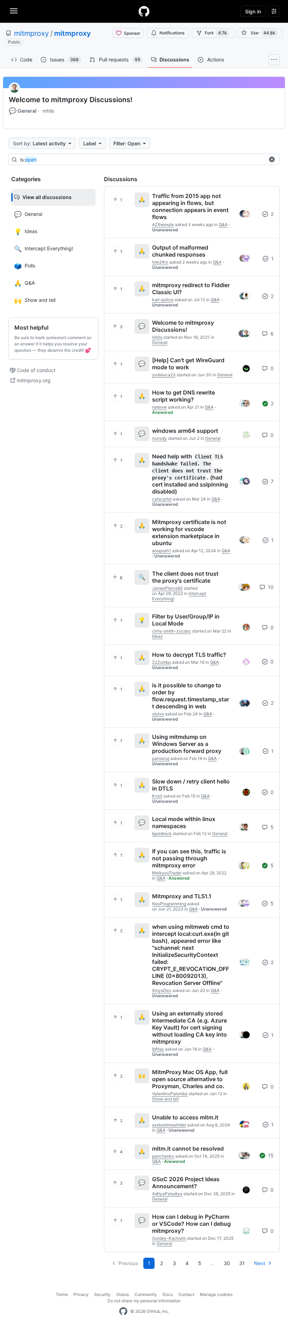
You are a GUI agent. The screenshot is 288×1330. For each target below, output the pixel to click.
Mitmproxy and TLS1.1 (181, 896)
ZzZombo (161, 662)
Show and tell (165, 1098)
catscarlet (162, 499)
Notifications (171, 32)
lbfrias (158, 1049)
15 (270, 1155)
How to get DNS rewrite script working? (183, 396)
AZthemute (163, 224)
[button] (272, 159)
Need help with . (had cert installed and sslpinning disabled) (190, 474)
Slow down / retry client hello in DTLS (191, 785)
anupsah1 (161, 550)
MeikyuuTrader (167, 872)
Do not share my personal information (144, 1300)
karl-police (163, 299)
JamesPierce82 (167, 588)
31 (242, 1263)
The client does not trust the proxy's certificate (185, 577)
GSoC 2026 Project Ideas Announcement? (186, 1183)
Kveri (157, 796)
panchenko (163, 1156)
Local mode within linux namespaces (183, 822)
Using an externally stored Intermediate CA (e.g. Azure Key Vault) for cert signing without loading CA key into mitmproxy (189, 1027)
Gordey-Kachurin (169, 1238)
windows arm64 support (185, 430)
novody (159, 438)
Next (259, 1263)
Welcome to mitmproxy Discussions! (70, 99)
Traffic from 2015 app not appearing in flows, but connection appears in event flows (190, 206)
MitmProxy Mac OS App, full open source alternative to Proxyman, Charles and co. (190, 1079)
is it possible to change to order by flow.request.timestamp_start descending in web (190, 696)
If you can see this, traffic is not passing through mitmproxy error (189, 858)
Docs (168, 1294)
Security (102, 1294)
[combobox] (142, 159)
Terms (62, 1294)
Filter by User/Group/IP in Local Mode (186, 620)
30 (227, 1263)
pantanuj (160, 758)
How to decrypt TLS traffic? (189, 654)
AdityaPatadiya (167, 1193)
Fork (216, 32)
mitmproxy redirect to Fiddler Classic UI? (191, 289)
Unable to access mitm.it (185, 1117)
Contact (186, 1294)
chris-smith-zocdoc (171, 631)
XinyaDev (161, 990)
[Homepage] (144, 11)
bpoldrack (162, 833)
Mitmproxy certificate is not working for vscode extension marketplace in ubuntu (189, 532)
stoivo (158, 713)
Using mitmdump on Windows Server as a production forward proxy (186, 743)
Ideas (157, 636)
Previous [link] (128, 1263)
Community (146, 1294)
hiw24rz (160, 262)
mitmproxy (31, 33)
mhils (48, 111)
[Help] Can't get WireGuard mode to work (188, 364)
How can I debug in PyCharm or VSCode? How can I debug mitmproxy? (191, 1223)
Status (122, 1294)
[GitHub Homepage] (123, 1311)
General (23, 110)
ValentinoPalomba (170, 1093)
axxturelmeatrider (169, 1124)
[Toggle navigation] (13, 11)
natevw (159, 407)
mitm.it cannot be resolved (188, 1148)
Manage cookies (216, 1294)
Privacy (81, 1294)
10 (270, 587)
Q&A (223, 224)
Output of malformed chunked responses (180, 251)
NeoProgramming (169, 903)
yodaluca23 (164, 374)
